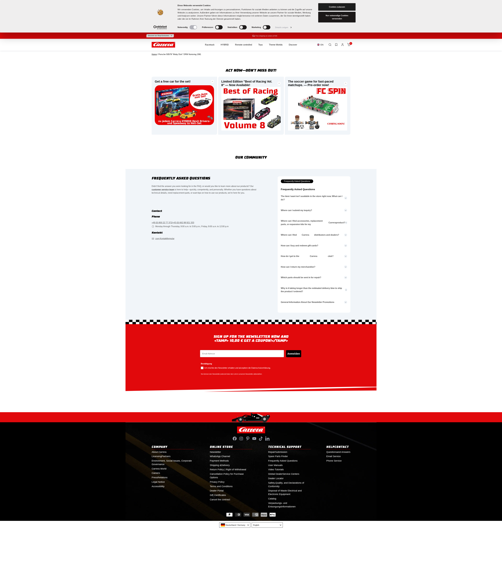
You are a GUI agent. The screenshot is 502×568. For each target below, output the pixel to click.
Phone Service (334, 460)
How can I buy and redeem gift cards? (299, 245)
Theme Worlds (276, 45)
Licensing (161, 456)
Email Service (333, 456)
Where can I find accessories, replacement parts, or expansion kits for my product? (313, 222)
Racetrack (209, 45)
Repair (277, 452)
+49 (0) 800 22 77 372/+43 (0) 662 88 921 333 (173, 223)
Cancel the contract (220, 499)
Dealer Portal (217, 490)
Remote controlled (243, 45)
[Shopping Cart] (348, 44)
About (159, 452)
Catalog (272, 498)
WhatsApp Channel (220, 456)
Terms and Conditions (221, 486)
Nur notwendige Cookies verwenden (337, 17)
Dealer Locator (276, 478)
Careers (156, 473)
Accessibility (158, 486)
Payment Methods (219, 460)
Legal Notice (158, 482)
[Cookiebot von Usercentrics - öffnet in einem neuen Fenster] (160, 27)
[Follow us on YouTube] (254, 438)
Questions (338, 452)
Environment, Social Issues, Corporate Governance (172, 462)
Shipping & (220, 465)
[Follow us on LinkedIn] (267, 438)
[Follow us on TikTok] (261, 438)
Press (159, 477)
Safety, (286, 485)
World (159, 468)
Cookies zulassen (337, 7)
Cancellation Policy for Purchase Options (227, 476)
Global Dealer (283, 474)
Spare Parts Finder (278, 456)
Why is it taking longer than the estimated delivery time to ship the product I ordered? (311, 290)
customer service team (163, 189)
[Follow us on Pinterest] (248, 438)
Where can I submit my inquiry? (296, 210)
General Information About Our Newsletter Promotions (307, 302)
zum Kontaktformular (164, 238)
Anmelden (293, 353)
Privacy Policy (217, 482)
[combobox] (234, 525)
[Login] (342, 44)
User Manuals (275, 465)
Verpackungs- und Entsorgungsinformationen (282, 505)
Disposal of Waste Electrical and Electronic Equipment (285, 492)
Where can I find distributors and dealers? (310, 235)
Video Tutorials (276, 469)
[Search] (330, 44)
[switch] (219, 27)
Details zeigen (281, 27)
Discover (293, 45)
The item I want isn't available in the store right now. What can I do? (311, 198)
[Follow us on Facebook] (235, 438)
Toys (260, 45)
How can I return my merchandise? (298, 267)
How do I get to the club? (307, 256)
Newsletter (215, 452)
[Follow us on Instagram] (241, 438)
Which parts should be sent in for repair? (301, 277)
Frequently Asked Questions (297, 181)
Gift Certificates (218, 495)
